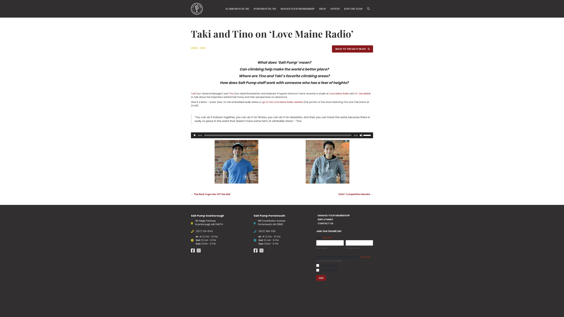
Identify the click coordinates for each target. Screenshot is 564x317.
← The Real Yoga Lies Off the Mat (210, 194)
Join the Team (353, 8)
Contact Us (325, 223)
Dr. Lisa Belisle (363, 93)
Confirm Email (352, 248)
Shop (322, 8)
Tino (231, 93)
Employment (325, 219)
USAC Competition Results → (355, 194)
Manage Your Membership (298, 8)
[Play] (194, 135)
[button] (369, 9)
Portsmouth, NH (265, 8)
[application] (282, 135)
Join (321, 277)
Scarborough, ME (237, 8)
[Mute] (361, 135)
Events (335, 8)
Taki (193, 93)
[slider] (367, 135)
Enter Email (321, 248)
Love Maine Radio (339, 93)
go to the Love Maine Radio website (282, 102)
